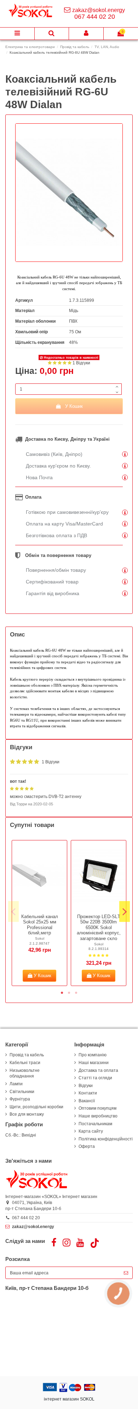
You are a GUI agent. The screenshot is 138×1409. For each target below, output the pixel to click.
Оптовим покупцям (97, 1108)
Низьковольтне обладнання (25, 1073)
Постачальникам (95, 1123)
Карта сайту (91, 1131)
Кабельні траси (25, 1062)
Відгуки (86, 1085)
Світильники (22, 1091)
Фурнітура (20, 1099)
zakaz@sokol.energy (98, 10)
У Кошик (74, 406)
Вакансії (87, 1100)
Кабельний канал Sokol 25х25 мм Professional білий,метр (39, 925)
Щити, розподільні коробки (36, 1106)
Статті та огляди (95, 1077)
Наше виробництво (98, 1116)
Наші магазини (94, 1062)
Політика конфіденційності (106, 1139)
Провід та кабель (27, 1054)
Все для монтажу (27, 1114)
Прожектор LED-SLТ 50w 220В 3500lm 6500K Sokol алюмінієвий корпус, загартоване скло (99, 927)
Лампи (16, 1083)
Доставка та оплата (98, 1070)
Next (124, 911)
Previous (13, 911)
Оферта (87, 1146)
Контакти (88, 1093)
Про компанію (93, 1054)
